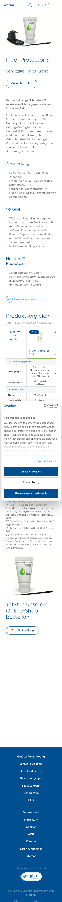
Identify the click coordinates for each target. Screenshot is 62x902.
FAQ (31, 800)
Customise (29, 482)
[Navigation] (56, 5)
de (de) (42, 5)
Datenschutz (31, 812)
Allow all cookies (31, 471)
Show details (44, 461)
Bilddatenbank (31, 786)
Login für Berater (31, 849)
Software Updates (31, 764)
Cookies (31, 827)
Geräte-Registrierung (31, 757)
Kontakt (31, 841)
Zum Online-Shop (22, 630)
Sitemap (31, 856)
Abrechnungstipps (31, 778)
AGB (31, 834)
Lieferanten (31, 793)
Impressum (31, 820)
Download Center (31, 771)
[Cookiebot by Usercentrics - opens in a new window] (44, 406)
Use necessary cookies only (31, 493)
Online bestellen (21, 83)
